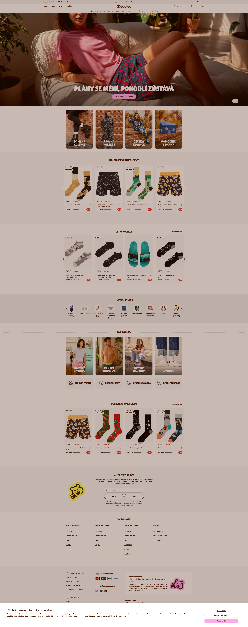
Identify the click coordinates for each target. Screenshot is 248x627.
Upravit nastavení (221, 615)
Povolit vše (221, 621)
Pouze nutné (221, 611)
